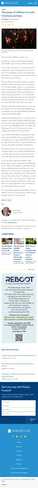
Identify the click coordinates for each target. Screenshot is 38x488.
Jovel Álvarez (29, 261)
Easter (3, 204)
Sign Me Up (5, 417)
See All (31, 269)
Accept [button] (4, 484)
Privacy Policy (25, 479)
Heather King (17, 261)
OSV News (4, 379)
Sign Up (33, 419)
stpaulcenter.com (12, 222)
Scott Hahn (5, 19)
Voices (4, 9)
